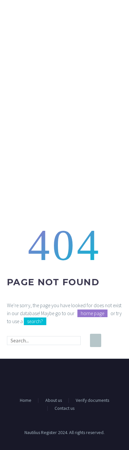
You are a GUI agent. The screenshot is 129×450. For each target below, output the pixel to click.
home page (92, 313)
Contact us (64, 408)
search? (35, 321)
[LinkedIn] (68, 377)
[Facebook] (60, 377)
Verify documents (92, 400)
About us (53, 400)
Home (25, 400)
